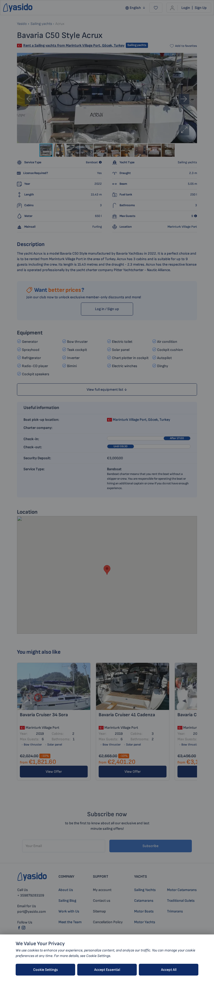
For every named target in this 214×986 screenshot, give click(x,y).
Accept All (168, 969)
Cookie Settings (45, 969)
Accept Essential (107, 969)
